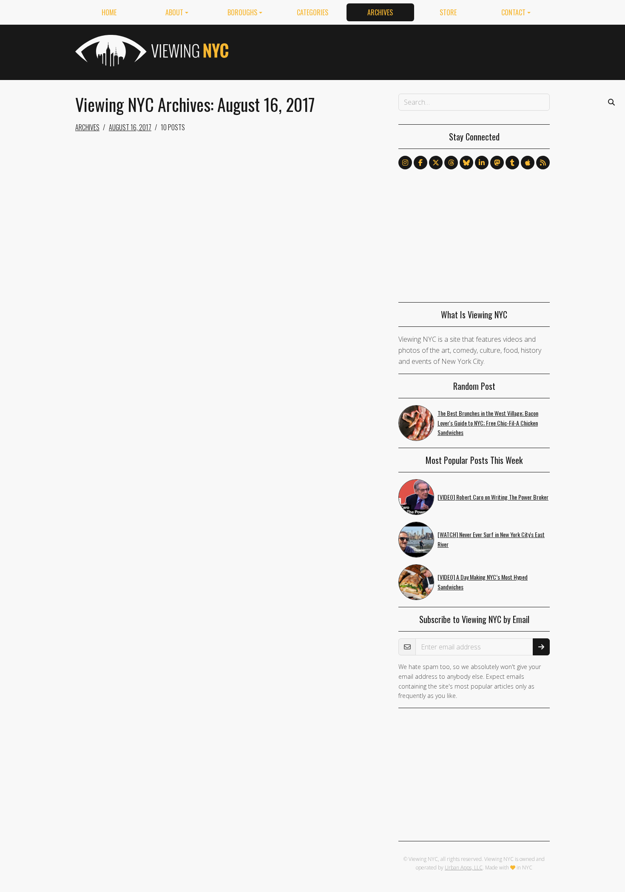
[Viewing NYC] (151, 50)
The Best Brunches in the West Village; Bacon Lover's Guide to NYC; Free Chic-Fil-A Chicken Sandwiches (488, 423)
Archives (380, 12)
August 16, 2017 (130, 127)
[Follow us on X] (436, 162)
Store (448, 12)
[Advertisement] (395, 50)
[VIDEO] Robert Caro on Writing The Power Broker (493, 496)
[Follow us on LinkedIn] (482, 162)
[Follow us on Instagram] (405, 162)
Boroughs (242, 12)
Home (109, 12)
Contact (513, 12)
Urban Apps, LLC (464, 867)
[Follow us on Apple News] (527, 162)
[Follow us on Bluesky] (466, 162)
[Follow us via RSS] (543, 162)
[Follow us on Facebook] (420, 162)
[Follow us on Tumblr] (512, 162)
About (174, 12)
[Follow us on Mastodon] (497, 162)
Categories (312, 12)
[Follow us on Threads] (451, 162)
